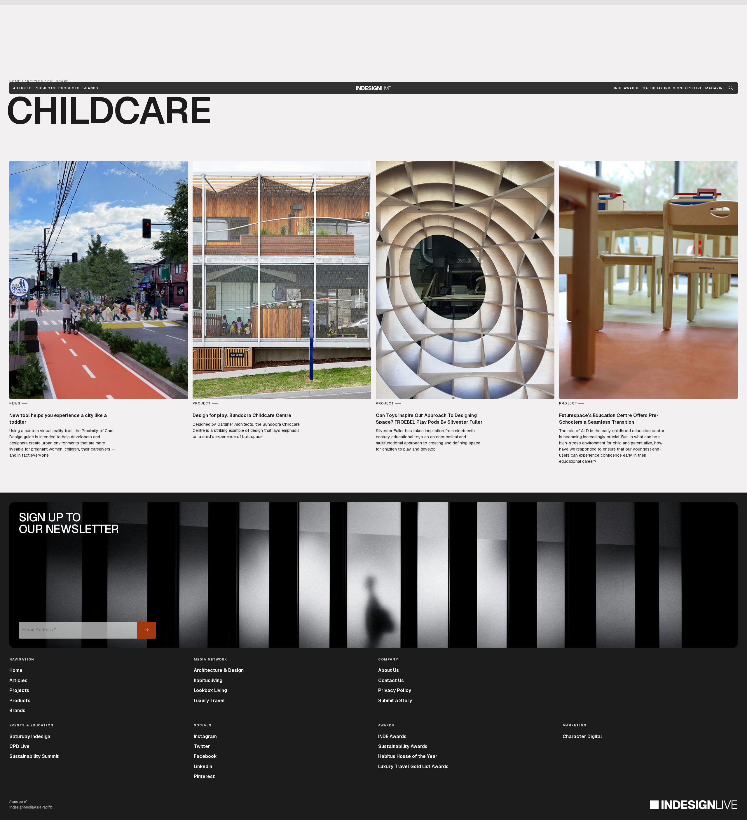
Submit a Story (395, 701)
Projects (45, 88)
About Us (388, 670)
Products (69, 88)
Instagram (205, 736)
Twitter (202, 746)
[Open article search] (731, 88)
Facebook (205, 756)
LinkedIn (203, 766)
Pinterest (204, 776)
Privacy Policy (394, 690)
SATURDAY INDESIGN (662, 88)
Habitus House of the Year (407, 756)
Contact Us (391, 680)
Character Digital (582, 736)
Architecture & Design (219, 670)
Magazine (715, 88)
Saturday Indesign (29, 736)
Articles (22, 88)
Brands (90, 88)
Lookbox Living (210, 690)
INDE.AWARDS (627, 88)
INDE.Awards (392, 736)
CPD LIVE (693, 88)
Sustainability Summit (34, 756)
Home (15, 670)
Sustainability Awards (402, 746)
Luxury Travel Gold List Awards (413, 766)
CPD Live (19, 746)
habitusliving (208, 680)
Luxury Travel (209, 701)
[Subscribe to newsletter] (146, 630)
